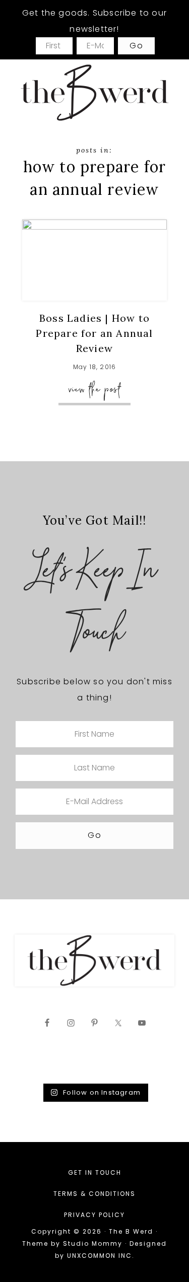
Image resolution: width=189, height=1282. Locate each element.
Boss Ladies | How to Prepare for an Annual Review (94, 333)
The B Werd (95, 92)
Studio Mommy (92, 1243)
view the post (95, 389)
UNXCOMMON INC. (101, 1255)
